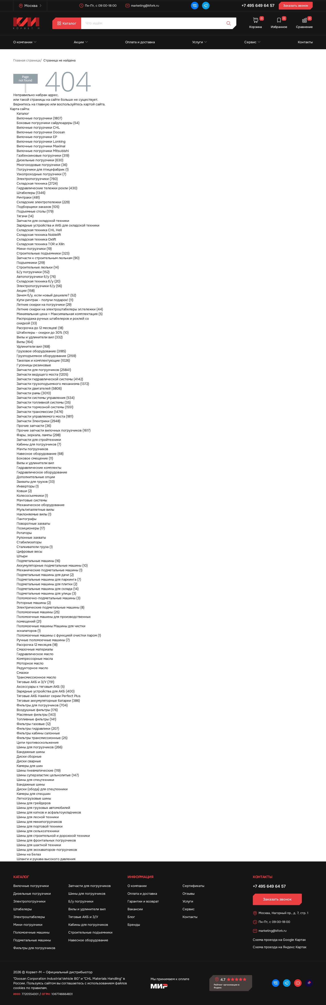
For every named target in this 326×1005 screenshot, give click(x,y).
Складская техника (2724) (37, 183)
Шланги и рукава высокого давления (46, 859)
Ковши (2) (24, 491)
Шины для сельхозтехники (38, 831)
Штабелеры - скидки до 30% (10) (43, 332)
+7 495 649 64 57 (258, 5)
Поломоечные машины (31, 932)
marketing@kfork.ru (145, 6)
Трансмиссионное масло (36, 677)
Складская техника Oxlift (36, 239)
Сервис (250, 42)
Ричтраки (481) (28, 197)
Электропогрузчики (29, 901)
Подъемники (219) (31, 262)
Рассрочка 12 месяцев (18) (37, 644)
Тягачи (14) (25, 216)
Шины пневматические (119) (39, 770)
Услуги (197, 42)
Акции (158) (26, 290)
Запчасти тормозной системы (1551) (45, 407)
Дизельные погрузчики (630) (40, 160)
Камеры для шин (30, 766)
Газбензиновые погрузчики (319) (43, 155)
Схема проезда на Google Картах (279, 940)
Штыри (22, 556)
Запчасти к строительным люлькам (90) (48, 258)
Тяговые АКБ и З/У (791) (35, 682)
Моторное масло (30, 663)
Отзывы (188, 893)
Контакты (305, 42)
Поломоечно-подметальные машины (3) (49, 598)
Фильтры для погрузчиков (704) (42, 705)
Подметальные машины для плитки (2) (47, 584)
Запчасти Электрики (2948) (39, 421)
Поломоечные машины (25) (38, 612)
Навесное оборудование (88, 940)
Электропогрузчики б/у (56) (39, 286)
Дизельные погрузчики (32, 893)
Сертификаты (193, 886)
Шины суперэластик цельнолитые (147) (48, 775)
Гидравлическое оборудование (42, 472)
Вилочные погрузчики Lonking (41, 141)
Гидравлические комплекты (39, 467)
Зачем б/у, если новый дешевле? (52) (46, 295)
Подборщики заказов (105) (38, 207)
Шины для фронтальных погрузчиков (46, 840)
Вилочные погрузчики (31, 886)
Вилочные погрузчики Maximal (41, 146)
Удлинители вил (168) (33, 346)
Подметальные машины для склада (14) (48, 589)
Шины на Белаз (29, 854)
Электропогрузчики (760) (37, 179)
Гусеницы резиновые (34, 365)
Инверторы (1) (28, 486)
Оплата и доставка (140, 42)
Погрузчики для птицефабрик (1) (43, 169)
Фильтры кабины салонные (38, 733)
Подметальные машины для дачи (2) (45, 575)
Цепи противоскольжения (38, 742)
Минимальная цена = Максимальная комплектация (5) (60, 314)
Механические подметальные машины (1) (49, 570)
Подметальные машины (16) (38, 561)
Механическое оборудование (41, 505)
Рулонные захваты (31, 537)
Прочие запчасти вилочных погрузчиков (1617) (54, 430)
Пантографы (26, 519)
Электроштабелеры (29, 917)
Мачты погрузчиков (32, 449)
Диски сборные (29, 756)
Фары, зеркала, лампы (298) (39, 435)
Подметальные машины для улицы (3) (46, 593)
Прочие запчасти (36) (34, 426)
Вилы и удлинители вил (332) (40, 337)
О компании (22, 42)
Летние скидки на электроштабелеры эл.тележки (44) (60, 309)
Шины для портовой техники (40, 826)
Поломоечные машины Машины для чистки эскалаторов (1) (51, 628)
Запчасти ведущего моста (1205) (42, 374)
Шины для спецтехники (35, 780)
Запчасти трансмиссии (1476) (40, 412)
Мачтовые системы (32, 500)
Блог (131, 917)
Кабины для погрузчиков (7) (39, 444)
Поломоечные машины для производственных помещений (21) (54, 619)
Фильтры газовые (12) (34, 724)
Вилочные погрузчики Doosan (41, 132)
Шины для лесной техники (38, 817)
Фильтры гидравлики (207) (38, 728)
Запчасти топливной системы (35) (44, 402)
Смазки (23, 672)
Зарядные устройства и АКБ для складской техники (58, 225)
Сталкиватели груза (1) (35, 547)
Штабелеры (22, 909)
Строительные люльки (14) (38, 267)
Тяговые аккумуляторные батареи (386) (48, 700)
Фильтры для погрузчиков (34, 948)
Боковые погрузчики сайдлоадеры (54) (48, 123)
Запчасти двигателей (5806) (39, 388)
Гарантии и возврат (143, 901)
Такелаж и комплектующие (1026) (43, 360)
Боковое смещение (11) (35, 458)
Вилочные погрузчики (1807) (39, 118)
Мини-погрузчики (27, 924)
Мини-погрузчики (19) (34, 248)
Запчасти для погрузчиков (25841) (44, 370)
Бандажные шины (31, 752)
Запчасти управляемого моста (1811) (45, 416)
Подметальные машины (32, 940)
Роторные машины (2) (34, 603)
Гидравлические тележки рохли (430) (47, 188)
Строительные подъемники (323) (43, 253)
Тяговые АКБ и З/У (83, 917)
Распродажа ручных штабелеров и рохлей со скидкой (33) (53, 320)
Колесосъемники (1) (32, 495)
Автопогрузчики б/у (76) (36, 276)
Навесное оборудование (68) (40, 453)
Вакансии (135, 909)
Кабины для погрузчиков (88, 924)
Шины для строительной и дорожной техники (53, 836)
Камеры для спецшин (34, 794)
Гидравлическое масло (35, 654)
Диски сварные (29, 761)
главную (42, 104)
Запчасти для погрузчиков (89, 886)
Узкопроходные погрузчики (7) (41, 174)
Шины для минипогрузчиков (39, 822)
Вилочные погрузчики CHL (38, 127)
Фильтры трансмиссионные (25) (42, 738)
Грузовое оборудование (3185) (41, 351)
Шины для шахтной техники (39, 845)
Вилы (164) (25, 342)
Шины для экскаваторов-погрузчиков (47, 849)
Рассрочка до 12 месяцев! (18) (40, 328)
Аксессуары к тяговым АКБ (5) (41, 686)
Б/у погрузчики (80, 901)
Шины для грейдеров (34, 803)
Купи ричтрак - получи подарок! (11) (45, 300)
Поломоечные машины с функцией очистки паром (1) (59, 635)
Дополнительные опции (36, 477)
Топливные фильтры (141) (36, 719)
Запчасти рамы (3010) (34, 393)
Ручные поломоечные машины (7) (43, 640)
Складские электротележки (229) (43, 202)
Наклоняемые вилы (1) (34, 514)
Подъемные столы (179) (35, 211)
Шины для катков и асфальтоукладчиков (49, 812)
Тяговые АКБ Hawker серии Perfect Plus (49, 696)
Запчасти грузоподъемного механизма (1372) (53, 384)
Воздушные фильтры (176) (37, 710)
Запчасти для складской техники (43, 221)
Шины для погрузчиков (86, 893)
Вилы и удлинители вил (35, 463)
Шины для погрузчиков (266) (40, 747)
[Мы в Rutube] (309, 983)
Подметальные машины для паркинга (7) (49, 579)
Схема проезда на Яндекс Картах (279, 947)
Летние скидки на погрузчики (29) (44, 304)
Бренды (134, 924)
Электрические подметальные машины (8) (50, 607)
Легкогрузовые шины (34, 798)
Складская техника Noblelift (39, 235)
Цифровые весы (29, 551)
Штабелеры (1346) (31, 193)
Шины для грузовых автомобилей (43, 808)
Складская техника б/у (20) (39, 281)
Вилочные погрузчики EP (37, 137)
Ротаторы (24, 533)
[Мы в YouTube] (298, 983)
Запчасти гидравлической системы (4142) (50, 379)
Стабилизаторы (29, 542)
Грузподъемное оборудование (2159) (46, 356)
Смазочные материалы (35, 649)
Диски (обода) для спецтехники (42, 789)
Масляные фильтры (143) (36, 714)
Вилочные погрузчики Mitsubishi (43, 151)
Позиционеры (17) (31, 528)
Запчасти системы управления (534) (46, 398)
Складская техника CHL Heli (39, 230)
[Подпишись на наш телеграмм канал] (206, 5)
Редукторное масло (32, 668)
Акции (79, 42)
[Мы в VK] (194, 5)
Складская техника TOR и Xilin (41, 244)
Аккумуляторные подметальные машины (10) (52, 565)
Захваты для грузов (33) (36, 481)
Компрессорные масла (35, 658)
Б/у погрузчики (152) (33, 272)
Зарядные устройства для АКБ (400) (46, 691)
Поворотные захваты (33, 523)
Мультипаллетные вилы (35, 509)
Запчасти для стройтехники (39, 439)
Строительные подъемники (90, 932)
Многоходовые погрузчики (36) (42, 165)
